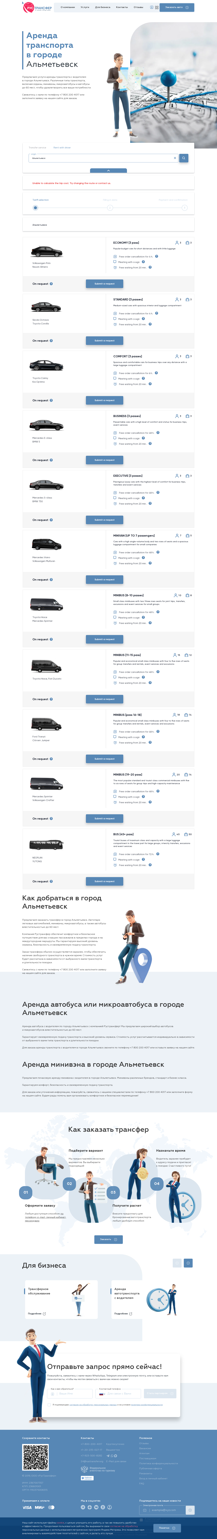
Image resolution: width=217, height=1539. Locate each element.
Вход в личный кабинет (153, 1479)
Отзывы (138, 7)
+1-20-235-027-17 (91, 1450)
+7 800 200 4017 (69, 95)
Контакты (122, 7)
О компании (68, 7)
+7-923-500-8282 (91, 1456)
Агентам (144, 1453)
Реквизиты (145, 1473)
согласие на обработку (124, 1526)
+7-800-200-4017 (91, 1444)
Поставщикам (147, 1458)
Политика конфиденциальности (158, 1463)
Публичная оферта (150, 1468)
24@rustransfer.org (92, 1461)
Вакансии (145, 1448)
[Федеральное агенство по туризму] (101, 1470)
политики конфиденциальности (147, 1405)
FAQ (141, 1484)
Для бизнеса (102, 7)
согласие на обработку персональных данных (93, 1405)
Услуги (85, 7)
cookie (60, 1523)
